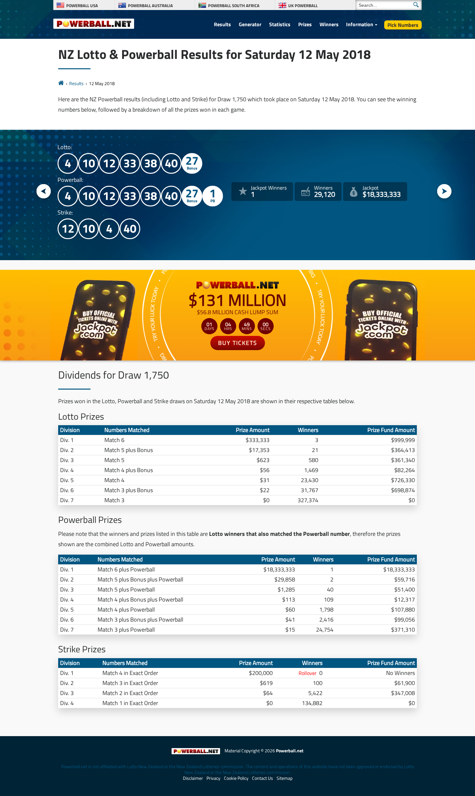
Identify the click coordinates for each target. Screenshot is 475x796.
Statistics (279, 24)
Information (359, 24)
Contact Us (262, 778)
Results (222, 24)
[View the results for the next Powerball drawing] (444, 191)
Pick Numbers (402, 25)
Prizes (305, 24)
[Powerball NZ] (93, 23)
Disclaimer (193, 778)
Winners (329, 24)
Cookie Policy (236, 778)
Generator (250, 24)
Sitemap (284, 778)
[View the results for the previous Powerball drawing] (44, 191)
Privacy (213, 778)
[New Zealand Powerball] (61, 83)
